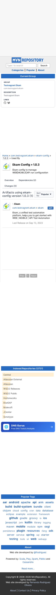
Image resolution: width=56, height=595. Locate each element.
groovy (33, 518)
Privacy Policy (39, 590)
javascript (11, 522)
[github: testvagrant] (5, 103)
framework (44, 514)
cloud (16, 510)
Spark (35, 558)
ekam (41, 207)
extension (32, 514)
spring (30, 534)
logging (47, 522)
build (9, 506)
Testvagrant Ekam (12, 85)
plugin (21, 530)
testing (14, 538)
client (47, 506)
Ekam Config (21, 164)
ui (28, 539)
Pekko (42, 558)
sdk (51, 530)
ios (45, 518)
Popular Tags (28, 496)
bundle (38, 506)
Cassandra (28, 562)
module (31, 526)
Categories (17, 70)
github (14, 518)
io (41, 518)
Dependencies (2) (27, 180)
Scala (22, 558)
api (35, 502)
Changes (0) (11, 186)
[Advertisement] (28, 28)
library (38, 522)
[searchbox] (21, 65)
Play (28, 558)
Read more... (28, 568)
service (20, 534)
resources (33, 530)
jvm (21, 522)
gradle (24, 518)
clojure (7, 510)
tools (23, 539)
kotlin (29, 522)
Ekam (17, 204)
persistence (9, 530)
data (38, 510)
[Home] (28, 62)
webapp (42, 539)
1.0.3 (36, 164)
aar (5, 502)
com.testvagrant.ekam (22, 155)
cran (32, 510)
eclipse (10, 514)
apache (26, 502)
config (24, 510)
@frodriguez (40, 552)
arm (41, 502)
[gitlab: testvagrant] (8, 103)
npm (40, 526)
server (11, 534)
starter (45, 534)
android (14, 502)
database (47, 510)
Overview (9, 180)
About (41, 70)
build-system (23, 506)
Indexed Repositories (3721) (28, 368)
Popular (30, 70)
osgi (47, 526)
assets (49, 502)
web (34, 538)
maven (10, 526)
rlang (44, 530)
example (21, 514)
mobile (21, 526)
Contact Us (24, 590)
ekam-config (42, 155)
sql (38, 535)
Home (5, 155)
